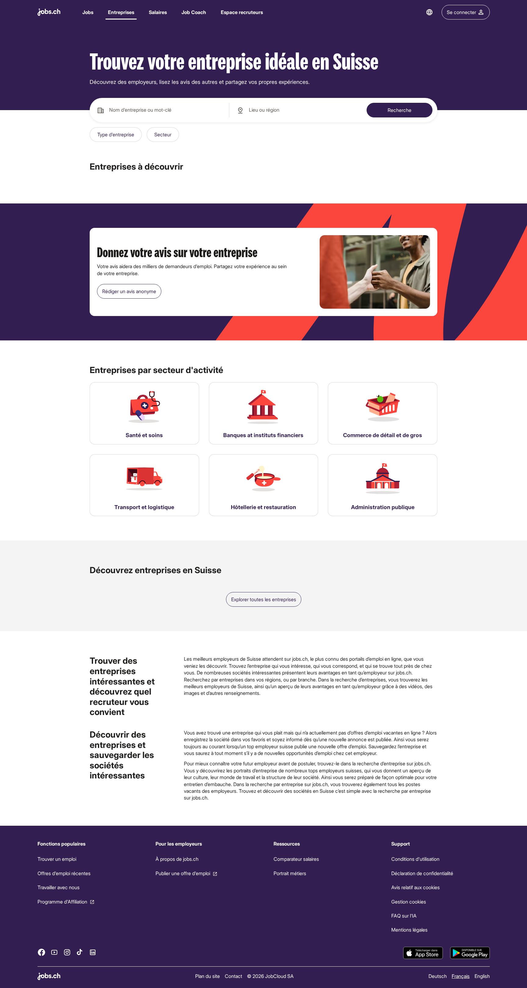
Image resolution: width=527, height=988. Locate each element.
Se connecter (461, 12)
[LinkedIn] (93, 952)
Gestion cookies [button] (408, 901)
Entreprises (121, 12)
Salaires (158, 12)
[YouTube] (54, 952)
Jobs (87, 12)
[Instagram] (67, 952)
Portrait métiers (289, 873)
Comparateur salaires (296, 859)
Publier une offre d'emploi (182, 873)
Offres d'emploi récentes (64, 873)
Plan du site (207, 976)
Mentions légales (409, 929)
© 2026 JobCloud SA (270, 976)
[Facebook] (41, 952)
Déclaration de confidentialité (422, 873)
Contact (233, 976)
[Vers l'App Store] (423, 953)
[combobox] (159, 110)
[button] (116, 135)
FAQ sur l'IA (404, 915)
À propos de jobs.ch (176, 859)
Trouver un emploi (57, 859)
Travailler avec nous (59, 887)
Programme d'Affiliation (62, 901)
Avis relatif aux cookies (415, 887)
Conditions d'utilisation (415, 859)
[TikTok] (80, 952)
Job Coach (193, 12)
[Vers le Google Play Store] (470, 953)
